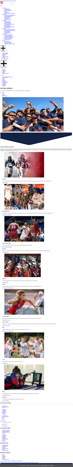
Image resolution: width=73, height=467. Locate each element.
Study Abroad (6, 12)
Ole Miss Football (5, 182)
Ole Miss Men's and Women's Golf (7, 331)
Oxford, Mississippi (7, 22)
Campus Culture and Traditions (9, 36)
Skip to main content (12, 0)
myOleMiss (4, 83)
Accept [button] (52, 465)
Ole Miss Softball (5, 282)
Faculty (5, 11)
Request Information (7, 19)
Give (11, 3)
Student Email (4, 81)
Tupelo (3, 69)
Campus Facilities (7, 27)
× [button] (72, 464)
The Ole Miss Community (8, 34)
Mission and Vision (7, 39)
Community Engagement (8, 38)
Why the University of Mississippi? (9, 15)
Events (3, 79)
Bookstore (4, 440)
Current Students (5, 53)
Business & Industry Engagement (9, 29)
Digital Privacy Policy (3, 462)
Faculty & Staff (4, 77)
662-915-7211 (4, 424)
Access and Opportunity (8, 35)
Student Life (4, 20)
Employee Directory (5, 416)
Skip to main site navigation (4, 0)
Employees (4, 54)
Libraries (3, 80)
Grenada (3, 71)
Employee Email (5, 82)
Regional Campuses (7, 25)
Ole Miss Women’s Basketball (7, 246)
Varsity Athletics (6, 41)
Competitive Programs (7, 10)
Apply (3, 407)
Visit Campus (6, 18)
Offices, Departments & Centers (7, 76)
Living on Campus (7, 21)
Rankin (3, 72)
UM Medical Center (5, 73)
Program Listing (6, 8)
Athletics (3, 40)
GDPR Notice (23, 462)
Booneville (4, 70)
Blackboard (4, 84)
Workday (3, 85)
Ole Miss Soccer (5, 363)
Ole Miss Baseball (5, 252)
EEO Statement (28, 462)
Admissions (4, 14)
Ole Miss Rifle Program (6, 395)
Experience (4, 435)
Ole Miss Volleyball (5, 400)
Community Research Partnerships (9, 30)
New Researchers (7, 32)
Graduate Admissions (7, 17)
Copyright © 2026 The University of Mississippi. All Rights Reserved (11, 460)
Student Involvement (7, 23)
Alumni (3, 55)
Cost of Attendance (7, 16)
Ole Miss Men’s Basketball (6, 214)
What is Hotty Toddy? (7, 42)
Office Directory (5, 415)
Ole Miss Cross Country (6, 325)
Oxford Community (5, 58)
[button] (0, 6)
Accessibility (33, 462)
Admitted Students (5, 445)
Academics (4, 7)
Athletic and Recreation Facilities (9, 43)
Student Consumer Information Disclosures (14, 462)
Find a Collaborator (7, 31)
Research (3, 28)
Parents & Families (5, 56)
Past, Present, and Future (8, 37)
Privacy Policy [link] (44, 465)
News (3, 78)
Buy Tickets (2, 92)
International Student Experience (9, 26)
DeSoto (3, 454)
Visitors (3, 57)
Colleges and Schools (7, 9)
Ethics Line (37, 462)
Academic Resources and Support (9, 13)
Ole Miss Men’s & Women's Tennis (8, 287)
